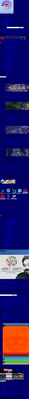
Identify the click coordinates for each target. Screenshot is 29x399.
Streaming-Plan (24, 31)
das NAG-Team (8, 166)
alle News (9, 30)
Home (1, 254)
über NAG (7, 164)
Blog (4, 44)
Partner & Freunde (9, 167)
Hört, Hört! (19, 286)
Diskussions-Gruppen (7, 20)
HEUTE (7, 94)
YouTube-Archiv (9, 117)
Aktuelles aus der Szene (10, 97)
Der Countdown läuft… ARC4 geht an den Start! (13, 300)
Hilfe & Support (6, 23)
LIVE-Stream (8, 115)
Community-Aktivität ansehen (9, 19)
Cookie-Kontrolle (24, 393)
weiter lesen (2, 293)
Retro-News (14, 30)
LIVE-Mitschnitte (9, 116)
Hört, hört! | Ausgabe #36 (8, 281)
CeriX (1, 285)
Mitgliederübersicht (7, 22)
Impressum (2, 394)
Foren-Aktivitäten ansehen (8, 21)
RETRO (7, 93)
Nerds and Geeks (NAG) (10, 396)
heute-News (20, 30)
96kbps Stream (12, 185)
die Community (8, 165)
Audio (4, 60)
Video (4, 51)
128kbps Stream (3, 185)
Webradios (20, 32)
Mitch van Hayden (25, 398)
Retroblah (7, 121)
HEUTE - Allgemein (4, 286)
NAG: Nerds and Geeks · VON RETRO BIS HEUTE (14, 40)
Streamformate (8, 118)
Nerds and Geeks (6, 67)
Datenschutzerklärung (15, 393)
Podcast (15, 32)
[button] (4, 324)
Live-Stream (11, 31)
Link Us (7, 169)
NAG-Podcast (8, 141)
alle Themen (8, 96)
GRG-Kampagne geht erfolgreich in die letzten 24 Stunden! (15, 298)
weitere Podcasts (8, 142)
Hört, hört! (26, 30)
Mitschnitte (17, 31)
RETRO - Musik (17, 288)
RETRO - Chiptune (9, 288)
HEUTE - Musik (13, 286)
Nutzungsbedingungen (7, 25)
